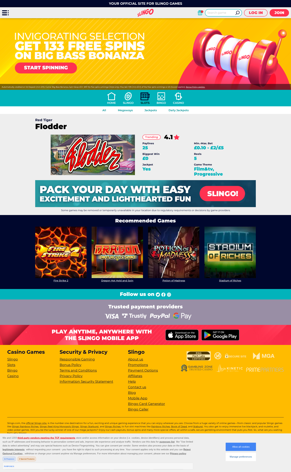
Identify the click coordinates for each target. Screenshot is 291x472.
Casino (178, 102)
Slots (145, 102)
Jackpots (150, 110)
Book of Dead (179, 426)
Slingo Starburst (89, 426)
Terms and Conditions (78, 370)
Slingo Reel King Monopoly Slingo (59, 426)
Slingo (128, 102)
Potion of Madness (174, 280)
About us (135, 359)
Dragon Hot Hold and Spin (117, 280)
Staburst (198, 426)
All (104, 110)
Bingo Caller (138, 409)
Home (111, 102)
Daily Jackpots (179, 110)
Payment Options (143, 370)
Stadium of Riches (230, 280)
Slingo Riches (113, 426)
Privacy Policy (71, 376)
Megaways (125, 110)
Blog (132, 393)
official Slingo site (36, 423)
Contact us (137, 387)
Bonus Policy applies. (195, 87)
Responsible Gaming (77, 359)
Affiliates (135, 376)
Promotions (138, 365)
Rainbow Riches (160, 426)
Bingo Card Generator (146, 404)
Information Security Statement (86, 381)
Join (279, 12)
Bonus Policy (70, 365)
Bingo (161, 102)
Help (132, 381)
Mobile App (137, 398)
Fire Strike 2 (61, 280)
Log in (256, 12)
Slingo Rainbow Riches (25, 426)
